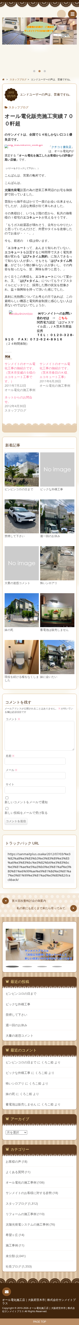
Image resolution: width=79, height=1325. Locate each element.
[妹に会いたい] (57, 672)
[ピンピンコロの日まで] (22, 484)
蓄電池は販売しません (54, 630)
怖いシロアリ (48, 583)
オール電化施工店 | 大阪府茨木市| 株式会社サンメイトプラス (39, 1301)
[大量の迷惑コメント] (22, 578)
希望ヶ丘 (12, 1235)
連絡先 (6, 1291)
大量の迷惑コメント (17, 583)
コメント (13, 719)
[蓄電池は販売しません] (57, 625)
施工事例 (12, 1245)
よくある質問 (15, 1172)
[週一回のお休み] (57, 531)
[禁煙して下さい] (22, 531)
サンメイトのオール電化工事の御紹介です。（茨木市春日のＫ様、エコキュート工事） (55, 370)
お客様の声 (13, 1161)
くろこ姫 (47, 1062)
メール (11, 770)
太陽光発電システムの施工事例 (27, 1224)
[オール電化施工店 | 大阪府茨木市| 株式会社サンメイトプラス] (39, 13)
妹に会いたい (48, 677)
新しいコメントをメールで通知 (26, 802)
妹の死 (9, 630)
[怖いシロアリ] (57, 578)
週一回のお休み (50, 536)
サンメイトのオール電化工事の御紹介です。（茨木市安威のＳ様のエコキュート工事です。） (20, 372)
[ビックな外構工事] (57, 484)
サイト (10, 784)
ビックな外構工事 (51, 489)
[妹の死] (22, 625)
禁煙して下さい (15, 536)
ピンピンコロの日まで (19, 489)
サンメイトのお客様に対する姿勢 (29, 1193)
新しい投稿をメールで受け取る (26, 813)
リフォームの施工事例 (21, 1214)
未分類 (10, 1256)
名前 (10, 756)
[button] (12, 966)
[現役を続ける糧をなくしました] (22, 672)
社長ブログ (13, 1266)
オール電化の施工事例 (21, 1182)
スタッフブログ (19, 107)
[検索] (61, 14)
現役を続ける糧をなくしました (22, 678)
